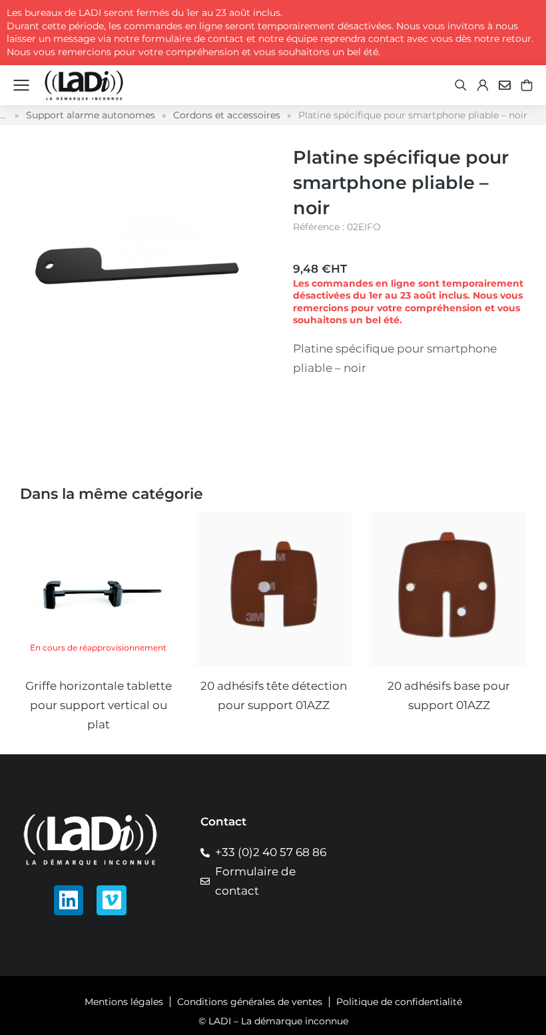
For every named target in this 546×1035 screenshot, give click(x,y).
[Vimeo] (112, 900)
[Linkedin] (69, 900)
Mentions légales (124, 1002)
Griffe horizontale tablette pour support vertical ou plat (98, 705)
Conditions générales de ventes (249, 1002)
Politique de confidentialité (399, 1002)
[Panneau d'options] (527, 85)
